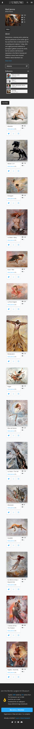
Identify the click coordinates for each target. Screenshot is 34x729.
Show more (8, 61)
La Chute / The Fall (12, 471)
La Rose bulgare (12, 302)
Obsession (10, 505)
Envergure (10, 196)
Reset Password (25, 718)
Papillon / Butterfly (12, 670)
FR (15, 129)
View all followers (17, 71)
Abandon (10, 126)
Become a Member (17, 710)
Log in (17, 718)
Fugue (9, 386)
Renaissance (11, 354)
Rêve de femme (12, 428)
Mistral (9, 163)
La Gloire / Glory (12, 237)
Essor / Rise (10, 269)
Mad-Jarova (10, 129)
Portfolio (5, 103)
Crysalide (10, 538)
